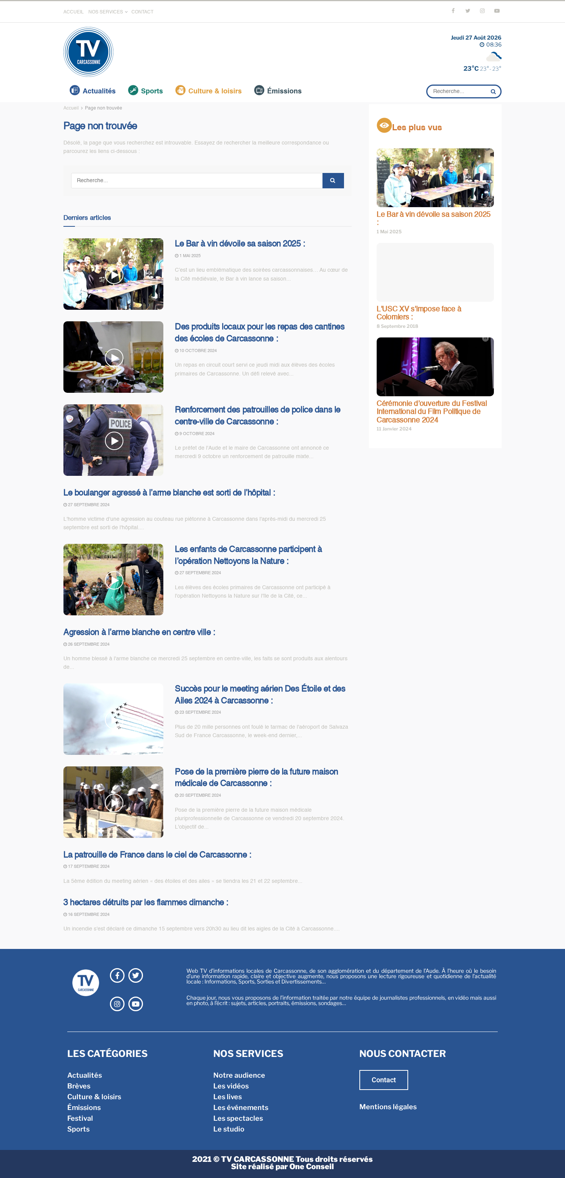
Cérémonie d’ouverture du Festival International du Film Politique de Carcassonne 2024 (432, 412)
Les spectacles (238, 1118)
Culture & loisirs (215, 91)
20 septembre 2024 (199, 796)
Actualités (99, 91)
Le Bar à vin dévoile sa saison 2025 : (240, 244)
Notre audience (239, 1075)
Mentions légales (388, 1107)
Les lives (227, 1097)
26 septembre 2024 (88, 645)
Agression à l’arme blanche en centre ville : (139, 632)
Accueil (71, 108)
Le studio (228, 1129)
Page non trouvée (103, 108)
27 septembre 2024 (88, 505)
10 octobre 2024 (197, 351)
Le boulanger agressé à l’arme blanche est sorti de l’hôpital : (169, 493)
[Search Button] (494, 91)
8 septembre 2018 (397, 326)
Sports (152, 91)
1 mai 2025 (189, 256)
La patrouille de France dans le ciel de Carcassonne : (157, 855)
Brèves (78, 1086)
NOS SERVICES (105, 12)
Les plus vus (417, 128)
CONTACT (142, 12)
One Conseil (311, 1166)
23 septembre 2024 (199, 713)
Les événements (240, 1107)
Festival (80, 1118)
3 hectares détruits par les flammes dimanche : (145, 903)
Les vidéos (231, 1086)
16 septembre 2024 (88, 915)
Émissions (284, 91)
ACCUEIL (73, 12)
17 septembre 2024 (88, 867)
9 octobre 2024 (196, 434)
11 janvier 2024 (394, 429)
